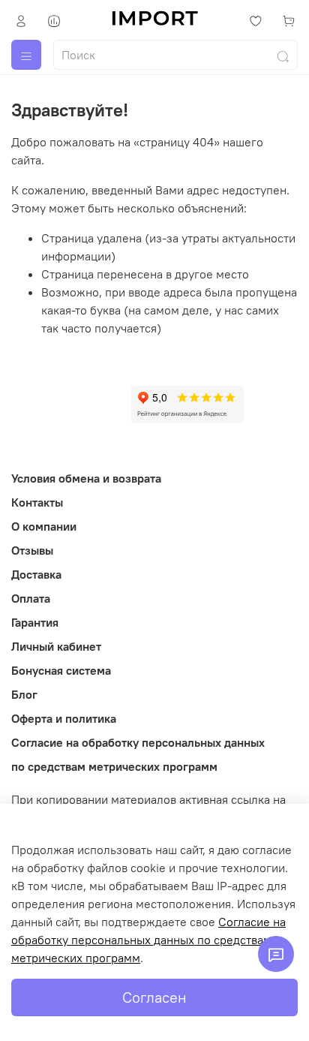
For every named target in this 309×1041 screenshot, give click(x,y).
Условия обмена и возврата (86, 478)
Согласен (154, 997)
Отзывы (32, 550)
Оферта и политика (63, 718)
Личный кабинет (56, 646)
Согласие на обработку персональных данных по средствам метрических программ (148, 939)
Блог (24, 694)
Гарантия (34, 622)
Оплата (30, 598)
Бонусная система (61, 670)
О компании (43, 526)
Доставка (36, 574)
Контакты (37, 502)
